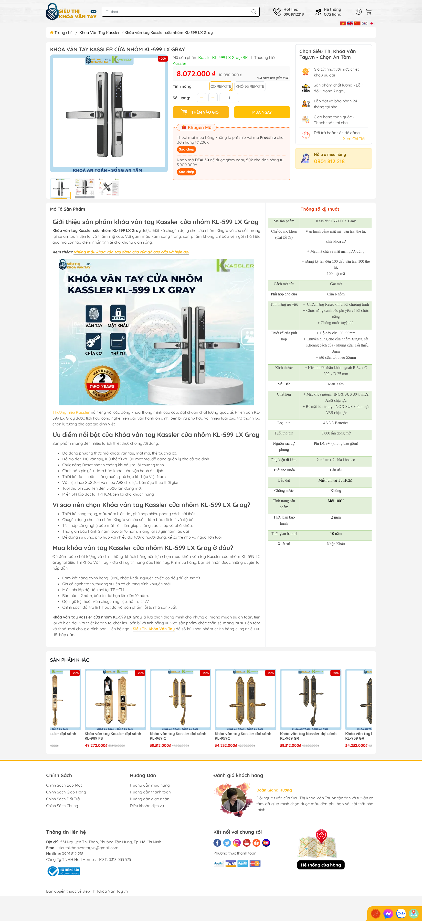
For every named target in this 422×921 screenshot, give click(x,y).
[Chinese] (357, 23)
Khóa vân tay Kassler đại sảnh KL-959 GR (338, 736)
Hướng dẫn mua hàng (150, 785)
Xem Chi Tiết (354, 138)
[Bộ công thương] (63, 870)
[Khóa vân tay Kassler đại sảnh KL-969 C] (146, 699)
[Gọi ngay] (375, 913)
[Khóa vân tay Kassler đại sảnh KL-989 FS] (81, 699)
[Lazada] (266, 843)
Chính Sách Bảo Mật (64, 785)
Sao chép (186, 149)
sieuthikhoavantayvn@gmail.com (88, 847)
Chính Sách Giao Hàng (66, 792)
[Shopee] (256, 843)
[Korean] (364, 23)
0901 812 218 (329, 161)
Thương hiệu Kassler (71, 412)
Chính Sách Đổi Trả (63, 798)
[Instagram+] (237, 843)
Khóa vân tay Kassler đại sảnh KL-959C (208, 736)
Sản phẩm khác (69, 660)
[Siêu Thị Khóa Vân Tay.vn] (71, 11)
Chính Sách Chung (62, 805)
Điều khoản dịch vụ (147, 805)
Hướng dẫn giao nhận (149, 798)
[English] (350, 23)
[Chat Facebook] (388, 913)
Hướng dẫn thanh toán (150, 792)
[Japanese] (372, 23)
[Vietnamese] (343, 23)
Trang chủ (63, 32)
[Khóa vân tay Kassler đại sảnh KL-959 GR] (341, 699)
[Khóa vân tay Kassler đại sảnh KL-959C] (211, 699)
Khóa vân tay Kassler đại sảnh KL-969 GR (273, 736)
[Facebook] (217, 843)
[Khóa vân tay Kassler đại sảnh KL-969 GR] (276, 699)
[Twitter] (227, 843)
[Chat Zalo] (401, 913)
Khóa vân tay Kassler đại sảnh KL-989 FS (78, 736)
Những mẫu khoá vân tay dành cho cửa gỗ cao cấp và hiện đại (131, 251)
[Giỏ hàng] (370, 12)
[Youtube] (247, 843)
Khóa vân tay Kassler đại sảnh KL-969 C (143, 736)
